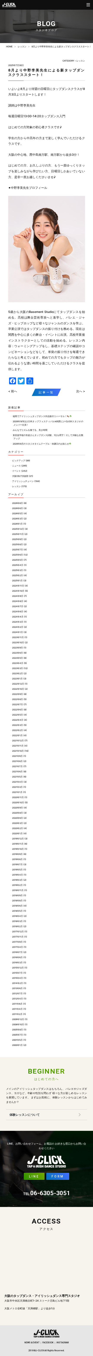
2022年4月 (17, 720)
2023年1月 (17, 678)
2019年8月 (17, 859)
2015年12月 (18, 967)
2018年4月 (17, 916)
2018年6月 (17, 905)
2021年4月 (17, 781)
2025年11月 (18, 534)
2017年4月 (17, 947)
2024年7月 (17, 606)
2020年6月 (17, 818)
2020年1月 (17, 833)
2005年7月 (17, 1034)
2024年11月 (18, 585)
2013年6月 (17, 988)
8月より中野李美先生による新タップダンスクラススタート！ (61, 46)
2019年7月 (17, 864)
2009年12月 (18, 1019)
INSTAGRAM (62, 1342)
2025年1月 (17, 580)
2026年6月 (17, 508)
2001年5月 (17, 1040)
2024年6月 (17, 611)
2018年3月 (17, 921)
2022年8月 (17, 699)
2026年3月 (17, 518)
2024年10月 (18, 590)
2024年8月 (17, 601)
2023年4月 (17, 663)
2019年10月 (18, 849)
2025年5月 (17, 560)
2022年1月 (17, 735)
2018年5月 (17, 911)
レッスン (22, 46)
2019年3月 (17, 880)
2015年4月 (17, 978)
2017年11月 (18, 936)
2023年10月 (18, 642)
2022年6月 (17, 709)
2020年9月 (17, 807)
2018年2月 (17, 926)
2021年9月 (17, 756)
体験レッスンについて (25, 1114)
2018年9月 (17, 895)
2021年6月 (17, 771)
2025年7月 (17, 549)
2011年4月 (17, 1009)
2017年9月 (17, 941)
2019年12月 (18, 838)
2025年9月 (17, 539)
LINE (34, 1176)
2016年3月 (17, 962)
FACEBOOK (47, 1342)
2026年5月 (17, 513)
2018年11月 (18, 890)
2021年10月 (18, 751)
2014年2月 (17, 983)
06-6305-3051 (46, 1193)
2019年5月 (17, 869)
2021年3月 (17, 787)
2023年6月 (17, 652)
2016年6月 (17, 957)
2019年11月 (18, 843)
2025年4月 (17, 565)
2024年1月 (17, 632)
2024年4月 (17, 616)
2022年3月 (17, 725)
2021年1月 (17, 792)
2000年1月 (17, 1045)
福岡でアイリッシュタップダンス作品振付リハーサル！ (40, 416)
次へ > (80, 391)
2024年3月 (17, 621)
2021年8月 (17, 761)
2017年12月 (18, 931)
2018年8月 (17, 900)
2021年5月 (17, 776)
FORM (57, 1176)
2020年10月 (18, 802)
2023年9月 (17, 647)
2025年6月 (17, 554)
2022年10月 (18, 689)
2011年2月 (17, 1014)
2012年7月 (17, 993)
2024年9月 (17, 596)
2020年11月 (18, 797)
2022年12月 (18, 683)
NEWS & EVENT (31, 1342)
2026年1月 (17, 523)
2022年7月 (17, 704)
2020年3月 (17, 823)
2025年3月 (17, 570)
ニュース (16, 465)
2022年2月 (17, 730)
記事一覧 (46, 392)
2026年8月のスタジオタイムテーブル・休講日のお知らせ (41, 443)
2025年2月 (17, 575)
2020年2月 (17, 828)
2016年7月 (17, 952)
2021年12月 (18, 740)
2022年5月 (17, 714)
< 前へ (12, 391)
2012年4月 (17, 998)
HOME (9, 46)
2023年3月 (17, 668)
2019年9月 (17, 854)
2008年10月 (18, 1024)
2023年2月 (17, 673)
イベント (16, 470)
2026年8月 (17, 503)
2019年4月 (17, 874)
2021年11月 (18, 745)
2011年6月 (17, 1003)
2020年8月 (17, 812)
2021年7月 (17, 766)
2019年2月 (17, 885)
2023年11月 (18, 637)
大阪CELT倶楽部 (20, 476)
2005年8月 (17, 1029)
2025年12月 (18, 529)
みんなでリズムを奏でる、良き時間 (30, 430)
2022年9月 (17, 694)
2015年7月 (17, 972)
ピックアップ (18, 460)
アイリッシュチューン (23, 481)
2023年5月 (17, 658)
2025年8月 (17, 544)
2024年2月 (17, 627)
